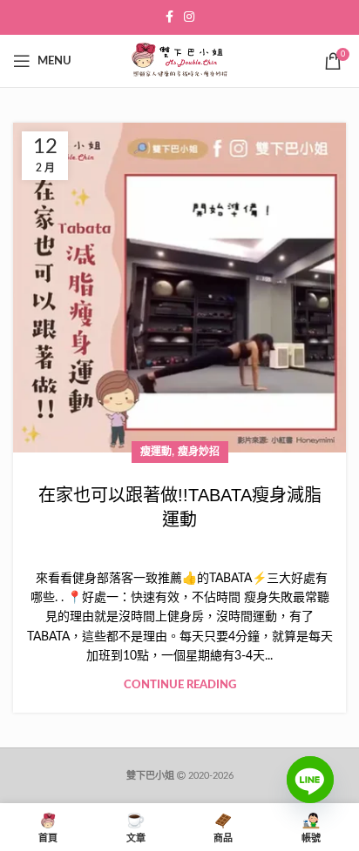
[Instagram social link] (189, 17)
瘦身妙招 (199, 451)
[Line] (310, 792)
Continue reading (180, 685)
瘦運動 (156, 451)
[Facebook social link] (169, 17)
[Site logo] (179, 61)
